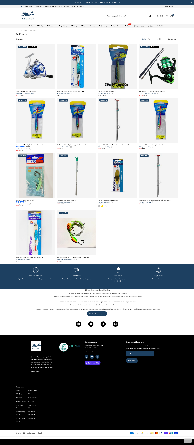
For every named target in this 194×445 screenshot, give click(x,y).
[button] (20, 6)
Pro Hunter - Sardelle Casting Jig (107, 91)
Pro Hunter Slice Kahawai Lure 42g (108, 200)
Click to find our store (97, 314)
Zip (29, 394)
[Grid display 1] (157, 39)
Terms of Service (21, 401)
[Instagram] (78, 324)
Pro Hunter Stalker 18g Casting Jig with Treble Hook (71, 145)
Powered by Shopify (36, 433)
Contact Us (169, 6)
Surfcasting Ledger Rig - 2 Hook (25, 200)
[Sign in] (167, 16)
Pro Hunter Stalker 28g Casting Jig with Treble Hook (30, 145)
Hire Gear (19, 422)
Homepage (24, 30)
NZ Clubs (31, 401)
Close (192, 2)
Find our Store (32, 398)
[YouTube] (90, 324)
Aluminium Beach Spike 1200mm (66, 200)
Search (18, 390)
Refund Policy (32, 390)
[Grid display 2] (160, 39)
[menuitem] (31, 26)
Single (143, 39)
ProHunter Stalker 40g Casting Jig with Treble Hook (153, 145)
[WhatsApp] (115, 324)
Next (71, 6)
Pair (149, 39)
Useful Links (20, 387)
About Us (19, 398)
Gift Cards (19, 394)
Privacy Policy (20, 418)
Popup (35, 93)
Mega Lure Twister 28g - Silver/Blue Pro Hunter (70, 91)
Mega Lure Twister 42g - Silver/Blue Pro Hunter (29, 257)
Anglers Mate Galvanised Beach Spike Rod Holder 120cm (114, 145)
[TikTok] (103, 324)
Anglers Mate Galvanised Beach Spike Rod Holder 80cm (155, 200)
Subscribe (131, 361)
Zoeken (150, 16)
